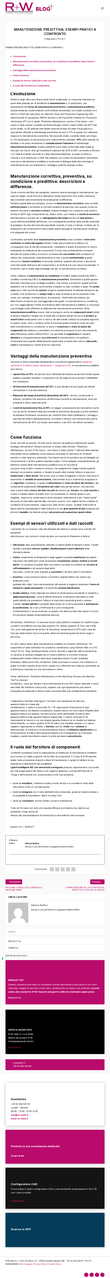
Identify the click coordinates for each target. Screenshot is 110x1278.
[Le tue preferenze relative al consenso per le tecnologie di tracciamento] (2, 958)
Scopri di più (14, 1047)
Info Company (26, 1264)
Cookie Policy (54, 1264)
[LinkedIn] (13, 859)
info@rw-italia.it (19, 1115)
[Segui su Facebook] (86, 1275)
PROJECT (61, 39)
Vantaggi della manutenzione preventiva (34, 70)
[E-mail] (10, 859)
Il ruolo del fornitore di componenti (31, 85)
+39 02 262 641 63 (22, 1066)
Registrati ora (14, 997)
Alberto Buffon (39, 905)
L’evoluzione (19, 56)
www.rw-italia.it (19, 1118)
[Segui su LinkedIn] (97, 1275)
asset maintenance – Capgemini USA (52, 365)
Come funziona (21, 75)
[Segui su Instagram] (91, 1275)
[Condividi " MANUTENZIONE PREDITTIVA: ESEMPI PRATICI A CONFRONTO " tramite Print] (73, 869)
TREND (11, 948)
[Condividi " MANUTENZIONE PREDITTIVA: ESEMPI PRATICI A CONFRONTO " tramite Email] (68, 869)
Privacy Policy (40, 1264)
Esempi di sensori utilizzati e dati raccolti (34, 80)
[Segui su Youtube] (102, 1275)
